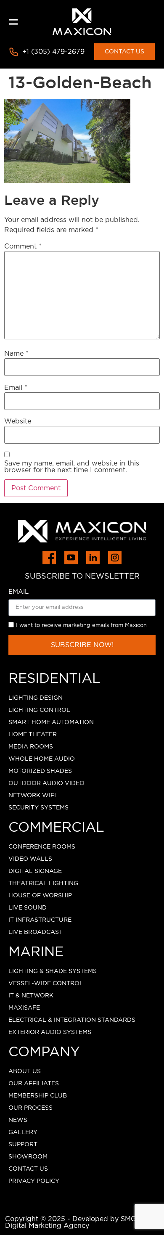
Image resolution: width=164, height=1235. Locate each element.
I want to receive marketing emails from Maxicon (81, 625)
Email (15, 387)
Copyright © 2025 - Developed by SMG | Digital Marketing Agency (72, 1222)
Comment (23, 246)
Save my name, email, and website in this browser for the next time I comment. (71, 466)
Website (17, 421)
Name (16, 353)
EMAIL (18, 592)
